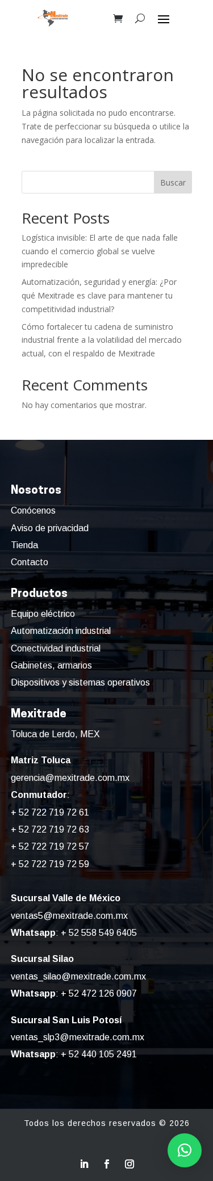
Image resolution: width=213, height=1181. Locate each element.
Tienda (24, 545)
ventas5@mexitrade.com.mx (69, 916)
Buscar (173, 182)
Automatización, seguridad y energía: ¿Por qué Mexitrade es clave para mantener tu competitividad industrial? (99, 295)
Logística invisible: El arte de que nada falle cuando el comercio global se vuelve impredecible (100, 251)
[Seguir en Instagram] (129, 1164)
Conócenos (33, 510)
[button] (185, 1150)
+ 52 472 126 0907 (99, 993)
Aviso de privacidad (50, 528)
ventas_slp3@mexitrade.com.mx (77, 1037)
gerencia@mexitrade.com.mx (70, 778)
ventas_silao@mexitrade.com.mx (78, 976)
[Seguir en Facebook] (107, 1164)
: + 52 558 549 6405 (74, 933)
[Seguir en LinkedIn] (84, 1164)
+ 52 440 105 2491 (99, 1054)
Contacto (29, 562)
